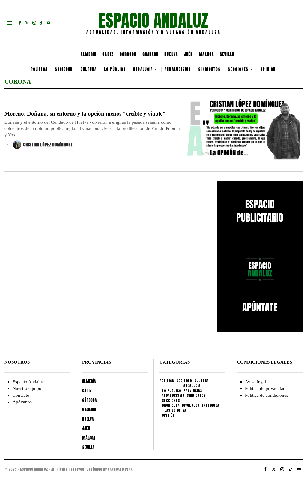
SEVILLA (227, 54)
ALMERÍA (89, 54)
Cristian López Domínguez (48, 145)
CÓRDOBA (128, 54)
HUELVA (171, 54)
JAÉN (188, 54)
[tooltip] (19, 22)
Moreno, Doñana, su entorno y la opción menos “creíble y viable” (84, 114)
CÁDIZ (108, 54)
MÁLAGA (206, 54)
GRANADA (150, 54)
